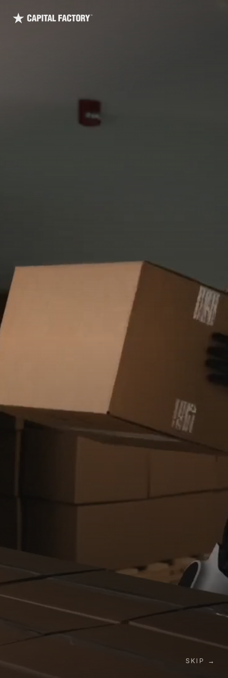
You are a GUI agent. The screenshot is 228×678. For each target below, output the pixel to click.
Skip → (200, 661)
